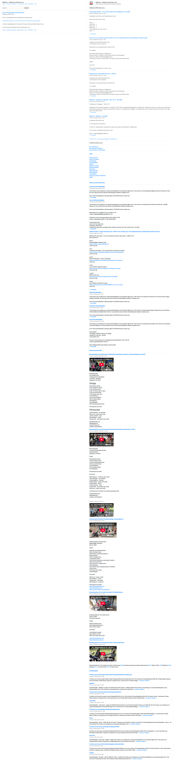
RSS (26, 4)
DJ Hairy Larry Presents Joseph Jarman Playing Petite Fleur (105, 692)
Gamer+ (91, 164)
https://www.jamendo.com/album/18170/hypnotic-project (105, 268)
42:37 (108, 667)
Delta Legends (93, 172)
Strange (91, 752)
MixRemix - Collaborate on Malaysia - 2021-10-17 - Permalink (105, 99)
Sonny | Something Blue (95, 319)
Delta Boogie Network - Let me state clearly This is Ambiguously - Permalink (109, 11)
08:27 (149, 665)
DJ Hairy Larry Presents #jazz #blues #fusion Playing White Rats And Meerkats (110, 674)
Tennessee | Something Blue (97, 186)
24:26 (169, 665)
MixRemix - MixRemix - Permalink (98, 116)
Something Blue (93, 162)
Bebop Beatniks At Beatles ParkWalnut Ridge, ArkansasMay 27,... (106, 519)
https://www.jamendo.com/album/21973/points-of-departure (106, 260)
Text (35, 4)
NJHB (90, 177)
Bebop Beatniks (93, 170)
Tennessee (92, 700)
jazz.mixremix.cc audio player (97, 150)
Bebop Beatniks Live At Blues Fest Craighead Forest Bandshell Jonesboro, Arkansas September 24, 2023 (117, 354)
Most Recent (20, 4)
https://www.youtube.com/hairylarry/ (99, 589)
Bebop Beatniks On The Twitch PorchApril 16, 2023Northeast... (106, 592)
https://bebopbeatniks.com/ (96, 586)
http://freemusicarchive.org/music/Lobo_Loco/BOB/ (103, 276)
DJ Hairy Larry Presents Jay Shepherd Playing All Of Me (104, 726)
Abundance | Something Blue (97, 306)
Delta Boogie (92, 161)
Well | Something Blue (95, 292)
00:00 (122, 665)
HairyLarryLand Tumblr (95, 350)
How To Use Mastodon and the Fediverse (13, 12)
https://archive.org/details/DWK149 (99, 244)
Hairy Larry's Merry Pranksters (97, 175)
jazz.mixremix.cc (93, 146)
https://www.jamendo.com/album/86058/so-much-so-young (105, 284)
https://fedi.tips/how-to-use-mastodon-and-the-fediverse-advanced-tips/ (21, 20)
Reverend (92, 735)
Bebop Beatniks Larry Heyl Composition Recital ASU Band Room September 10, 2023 (112, 429)
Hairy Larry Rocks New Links (97, 182)
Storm (91, 718)
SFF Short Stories (94, 167)
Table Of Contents (11, 4)
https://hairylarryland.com (96, 640)
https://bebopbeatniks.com (96, 638)
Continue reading (144, 680)
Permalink (30, 4)
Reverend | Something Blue (96, 200)
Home (4, 4)
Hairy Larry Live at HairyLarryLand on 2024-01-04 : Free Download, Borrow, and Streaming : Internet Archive (118, 38)
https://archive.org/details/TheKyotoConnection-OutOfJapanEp (106, 252)
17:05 (160, 665)
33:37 (96, 667)
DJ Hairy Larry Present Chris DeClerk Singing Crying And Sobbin (106, 744)
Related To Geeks (94, 165)
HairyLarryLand (93, 157)
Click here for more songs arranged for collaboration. (103, 139)
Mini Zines (92, 169)
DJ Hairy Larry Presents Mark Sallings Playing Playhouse (104, 709)
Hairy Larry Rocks (94, 159)
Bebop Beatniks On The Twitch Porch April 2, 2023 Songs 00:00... (107, 642)
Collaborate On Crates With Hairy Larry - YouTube (102, 73)
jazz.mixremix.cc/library (95, 148)
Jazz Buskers (93, 174)
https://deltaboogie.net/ (95, 588)
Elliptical (91, 683)
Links (90, 153)
